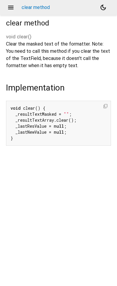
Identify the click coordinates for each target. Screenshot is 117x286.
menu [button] (10, 7)
